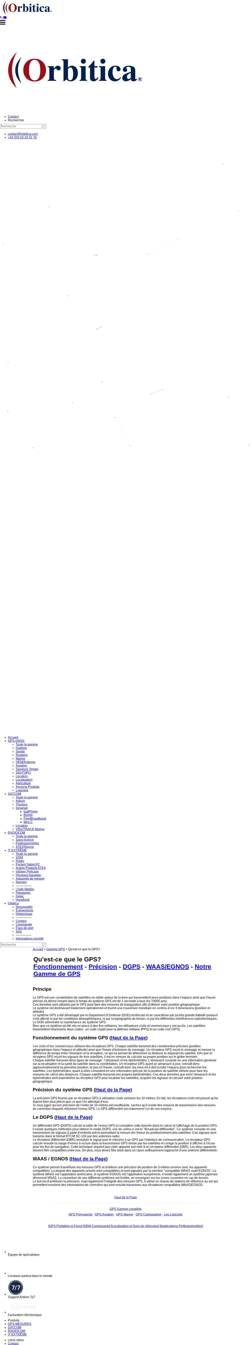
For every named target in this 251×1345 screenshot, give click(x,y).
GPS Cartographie (148, 1214)
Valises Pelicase (27, 871)
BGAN (28, 815)
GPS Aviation (104, 1214)
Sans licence (25, 839)
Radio (20, 861)
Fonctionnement (58, 966)
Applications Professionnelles (181, 1226)
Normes (21, 882)
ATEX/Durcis (25, 846)
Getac (20, 896)
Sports (20, 751)
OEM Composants (96, 1226)
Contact (13, 116)
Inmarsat (22, 808)
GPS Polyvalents (80, 1214)
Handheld (22, 899)
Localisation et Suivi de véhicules (135, 1226)
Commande (24, 924)
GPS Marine (124, 1214)
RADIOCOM (16, 832)
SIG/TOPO (23, 772)
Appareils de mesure (30, 878)
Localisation (24, 779)
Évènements (24, 910)
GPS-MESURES (19, 1324)
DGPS (131, 966)
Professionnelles (27, 843)
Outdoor (21, 748)
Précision (103, 966)
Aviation (21, 765)
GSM (19, 857)
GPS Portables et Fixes (65, 1226)
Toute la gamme (27, 744)
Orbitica (13, 903)
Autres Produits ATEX (31, 868)
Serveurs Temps (27, 769)
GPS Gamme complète (126, 1209)
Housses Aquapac (28, 875)
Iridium (20, 801)
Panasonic (23, 892)
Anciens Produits (27, 786)
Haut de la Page (128, 1037)
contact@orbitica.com (23, 134)
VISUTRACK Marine (30, 829)
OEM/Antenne (25, 762)
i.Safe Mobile (25, 889)
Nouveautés (24, 907)
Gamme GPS (55, 949)
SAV (19, 931)
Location (22, 776)
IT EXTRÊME (17, 850)
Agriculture (23, 783)
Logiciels (22, 790)
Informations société (30, 938)
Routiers (21, 755)
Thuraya (21, 804)
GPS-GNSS (16, 741)
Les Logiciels (173, 1214)
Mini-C (28, 822)
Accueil (13, 737)
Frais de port (24, 928)
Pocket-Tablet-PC (28, 864)
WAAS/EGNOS (167, 966)
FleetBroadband (35, 818)
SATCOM (14, 794)
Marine (20, 758)
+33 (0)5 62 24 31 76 (22, 137)
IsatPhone (31, 811)
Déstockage (24, 914)
